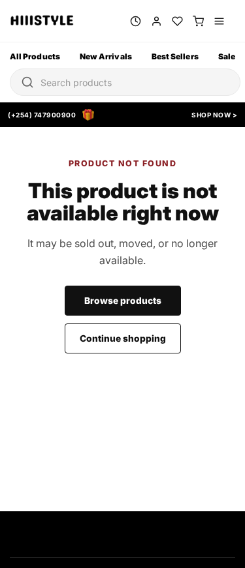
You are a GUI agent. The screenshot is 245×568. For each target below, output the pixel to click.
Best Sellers (175, 56)
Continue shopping (123, 338)
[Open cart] (198, 21)
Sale (226, 56)
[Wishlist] (177, 21)
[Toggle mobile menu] (219, 21)
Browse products (122, 300)
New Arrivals (106, 56)
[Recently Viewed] (135, 21)
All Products (35, 56)
